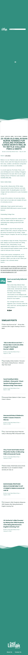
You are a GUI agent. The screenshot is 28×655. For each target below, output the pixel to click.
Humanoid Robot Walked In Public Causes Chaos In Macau (13, 417)
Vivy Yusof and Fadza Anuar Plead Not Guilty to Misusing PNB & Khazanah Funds (13, 452)
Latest (2, 136)
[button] (15, 62)
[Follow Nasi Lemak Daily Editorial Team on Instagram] (9, 310)
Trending (24, 136)
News (12, 136)
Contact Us (18, 652)
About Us (9, 652)
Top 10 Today (18, 136)
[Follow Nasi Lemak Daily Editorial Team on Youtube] (11, 310)
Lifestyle (7, 136)
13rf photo (7, 155)
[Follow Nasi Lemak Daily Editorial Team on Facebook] (8, 310)
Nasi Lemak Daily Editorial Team (11, 151)
